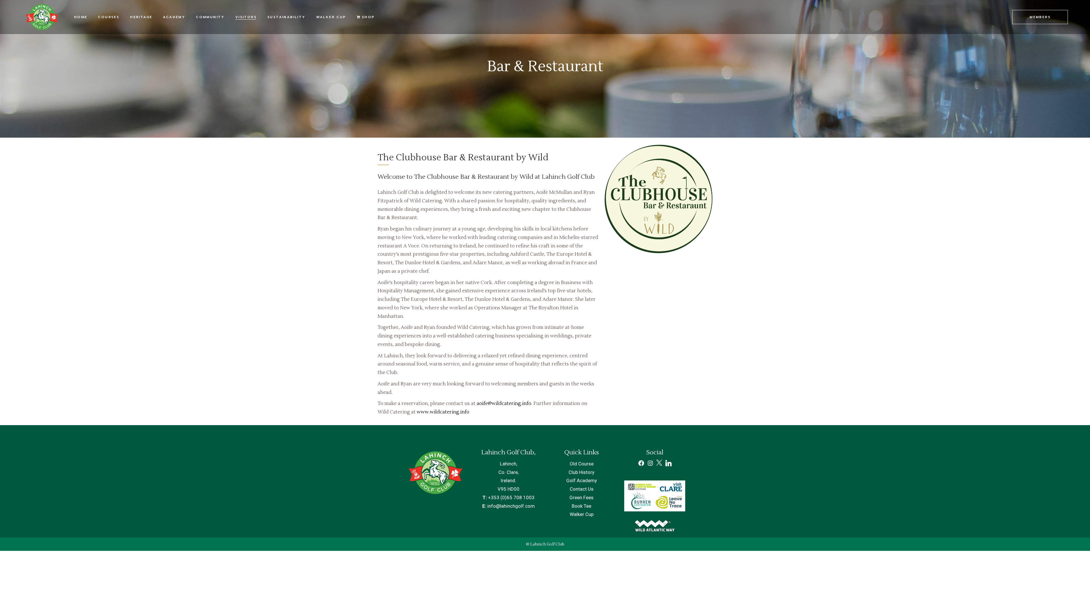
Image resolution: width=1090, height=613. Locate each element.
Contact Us (582, 489)
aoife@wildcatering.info (504, 403)
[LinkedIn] (668, 464)
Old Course (582, 464)
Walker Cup (582, 514)
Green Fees (581, 497)
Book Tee (581, 506)
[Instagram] (650, 465)
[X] (659, 465)
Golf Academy (581, 480)
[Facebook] (641, 465)
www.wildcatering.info (443, 412)
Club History (581, 472)
